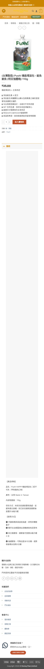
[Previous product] (24, 27)
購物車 (7, 629)
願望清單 (8, 633)
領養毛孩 (8, 601)
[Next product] (19, 27)
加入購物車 (19, 122)
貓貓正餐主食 (24, 23)
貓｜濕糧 (35, 23)
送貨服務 (24, 17)
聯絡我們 (15, 17)
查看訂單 (8, 624)
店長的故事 (8, 591)
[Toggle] (4, 146)
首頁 (6, 23)
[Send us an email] (12, 578)
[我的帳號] (36, 11)
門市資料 (6, 17)
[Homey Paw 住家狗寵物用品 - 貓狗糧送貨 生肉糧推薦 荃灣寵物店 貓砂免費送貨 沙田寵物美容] (21, 11)
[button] (4, 11)
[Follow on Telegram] (20, 578)
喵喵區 (13, 23)
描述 (8, 146)
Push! (8, 132)
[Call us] (16, 578)
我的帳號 (8, 619)
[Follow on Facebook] (4, 578)
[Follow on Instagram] (8, 578)
